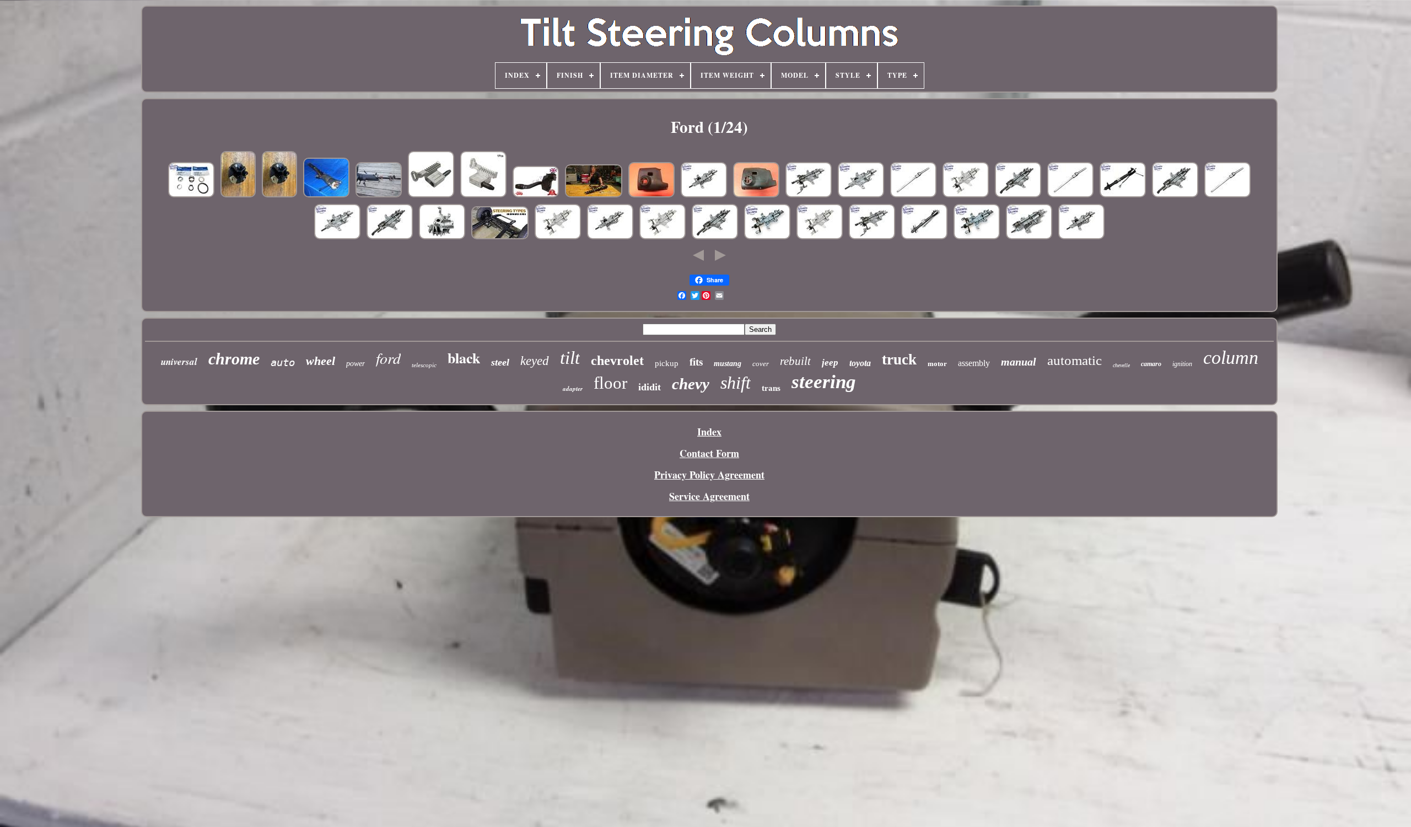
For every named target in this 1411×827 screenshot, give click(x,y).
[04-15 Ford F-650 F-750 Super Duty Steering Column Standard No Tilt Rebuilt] (965, 195)
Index (709, 432)
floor (610, 383)
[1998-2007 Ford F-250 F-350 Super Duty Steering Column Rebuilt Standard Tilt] (861, 195)
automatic (1074, 360)
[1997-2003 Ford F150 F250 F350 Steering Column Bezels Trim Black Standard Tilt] (651, 195)
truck (899, 359)
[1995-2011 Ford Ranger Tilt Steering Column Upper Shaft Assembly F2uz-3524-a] (1070, 195)
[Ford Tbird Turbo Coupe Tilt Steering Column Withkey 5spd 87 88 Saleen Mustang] (378, 195)
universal (179, 361)
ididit (649, 387)
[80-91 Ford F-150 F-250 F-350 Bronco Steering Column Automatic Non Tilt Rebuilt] (924, 237)
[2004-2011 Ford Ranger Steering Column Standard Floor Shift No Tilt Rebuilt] (819, 237)
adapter (573, 388)
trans (771, 388)
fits (696, 362)
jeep (830, 362)
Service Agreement (709, 496)
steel (500, 362)
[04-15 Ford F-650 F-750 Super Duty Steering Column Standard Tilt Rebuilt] (337, 237)
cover (760, 363)
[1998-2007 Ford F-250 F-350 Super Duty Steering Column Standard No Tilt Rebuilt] (662, 237)
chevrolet (617, 360)
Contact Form (709, 453)
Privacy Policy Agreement (709, 475)
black (464, 357)
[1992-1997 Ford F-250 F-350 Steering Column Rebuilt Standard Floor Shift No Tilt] (767, 237)
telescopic (424, 365)
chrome (234, 359)
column (1230, 357)
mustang (727, 363)
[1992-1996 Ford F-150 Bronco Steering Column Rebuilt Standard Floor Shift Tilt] (610, 237)
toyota (860, 363)
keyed (534, 361)
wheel (320, 361)
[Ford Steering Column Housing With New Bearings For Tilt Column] (442, 237)
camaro (1151, 364)
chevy (690, 384)
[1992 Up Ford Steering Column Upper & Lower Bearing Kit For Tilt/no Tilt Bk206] (191, 195)
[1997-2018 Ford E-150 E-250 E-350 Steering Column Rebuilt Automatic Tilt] (715, 237)
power (355, 363)
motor (937, 363)
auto (283, 362)
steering (823, 382)
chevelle (1121, 365)
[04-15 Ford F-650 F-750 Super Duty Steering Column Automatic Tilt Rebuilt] (1018, 195)
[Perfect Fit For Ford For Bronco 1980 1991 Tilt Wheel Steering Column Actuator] (483, 195)
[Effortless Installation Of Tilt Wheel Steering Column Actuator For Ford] (431, 195)
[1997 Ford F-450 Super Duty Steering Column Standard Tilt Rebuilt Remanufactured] (704, 195)
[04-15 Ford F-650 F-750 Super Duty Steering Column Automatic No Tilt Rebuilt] (808, 195)
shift (735, 383)
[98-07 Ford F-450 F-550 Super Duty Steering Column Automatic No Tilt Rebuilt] (872, 237)
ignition (1182, 364)
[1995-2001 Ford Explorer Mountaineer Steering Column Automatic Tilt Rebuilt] (389, 237)
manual (1018, 362)
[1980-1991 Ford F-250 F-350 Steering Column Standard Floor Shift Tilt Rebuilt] (1123, 195)
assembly (974, 363)
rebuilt (795, 361)
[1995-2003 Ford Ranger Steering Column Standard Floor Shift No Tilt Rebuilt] (558, 237)
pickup (666, 363)
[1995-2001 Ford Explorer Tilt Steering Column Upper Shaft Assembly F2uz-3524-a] (913, 195)
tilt (570, 358)
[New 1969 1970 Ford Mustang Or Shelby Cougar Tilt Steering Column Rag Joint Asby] (238, 195)
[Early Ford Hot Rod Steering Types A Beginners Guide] (500, 237)
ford (388, 357)
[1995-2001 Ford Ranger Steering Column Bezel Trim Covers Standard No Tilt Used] (756, 195)
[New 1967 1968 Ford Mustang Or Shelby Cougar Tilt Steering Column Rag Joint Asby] (279, 195)
